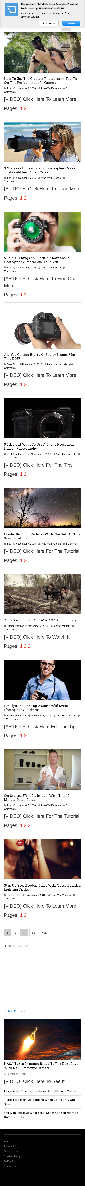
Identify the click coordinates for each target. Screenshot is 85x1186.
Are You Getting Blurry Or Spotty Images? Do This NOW (39, 356)
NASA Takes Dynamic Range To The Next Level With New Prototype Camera (41, 1066)
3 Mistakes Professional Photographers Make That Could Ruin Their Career (40, 170)
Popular (19, 626)
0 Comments (11, 457)
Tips (9, 88)
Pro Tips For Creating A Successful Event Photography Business (36, 708)
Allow (71, 23)
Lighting (11, 895)
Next (44, 932)
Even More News (14, 1011)
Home (7, 1141)
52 (33, 932)
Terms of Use (11, 1151)
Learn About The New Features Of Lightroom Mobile (40, 1091)
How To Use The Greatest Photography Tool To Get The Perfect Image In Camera (40, 80)
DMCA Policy (11, 1161)
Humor (10, 626)
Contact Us (10, 1166)
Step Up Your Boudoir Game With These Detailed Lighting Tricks (42, 887)
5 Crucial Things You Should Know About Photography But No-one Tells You (36, 260)
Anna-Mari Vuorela (51, 88)
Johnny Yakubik (61, 626)
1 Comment (72, 543)
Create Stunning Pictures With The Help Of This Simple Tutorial (42, 536)
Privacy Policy (11, 1146)
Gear (9, 364)
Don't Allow (49, 23)
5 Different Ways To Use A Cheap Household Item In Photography (39, 446)
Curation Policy (12, 1156)
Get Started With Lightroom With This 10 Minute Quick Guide (36, 797)
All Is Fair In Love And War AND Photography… (41, 620)
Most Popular (14, 454)
